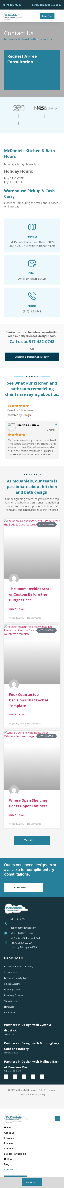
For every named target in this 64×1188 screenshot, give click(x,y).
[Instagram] (24, 1076)
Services (9, 1138)
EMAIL (32, 273)
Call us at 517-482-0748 (32, 341)
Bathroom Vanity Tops (16, 978)
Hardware (9, 1006)
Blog (6, 1164)
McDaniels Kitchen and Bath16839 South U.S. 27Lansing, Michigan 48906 (26, 943)
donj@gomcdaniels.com (23, 927)
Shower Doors (12, 1001)
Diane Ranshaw (28, 425)
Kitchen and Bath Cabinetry (18, 966)
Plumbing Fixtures (13, 995)
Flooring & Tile (12, 989)
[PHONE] (32, 296)
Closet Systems (12, 983)
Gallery (8, 1159)
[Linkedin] (33, 1076)
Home (7, 1127)
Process (8, 1143)
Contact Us (10, 1169)
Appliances (9, 1012)
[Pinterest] (42, 1076)
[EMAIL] (32, 263)
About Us (9, 1132)
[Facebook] (6, 1076)
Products (9, 1148)
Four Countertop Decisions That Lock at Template (29, 700)
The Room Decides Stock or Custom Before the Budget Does (30, 594)
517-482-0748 (18, 918)
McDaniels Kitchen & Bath (20, 39)
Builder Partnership (15, 1153)
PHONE (32, 306)
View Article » (17, 608)
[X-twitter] (15, 1076)
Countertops (10, 972)
